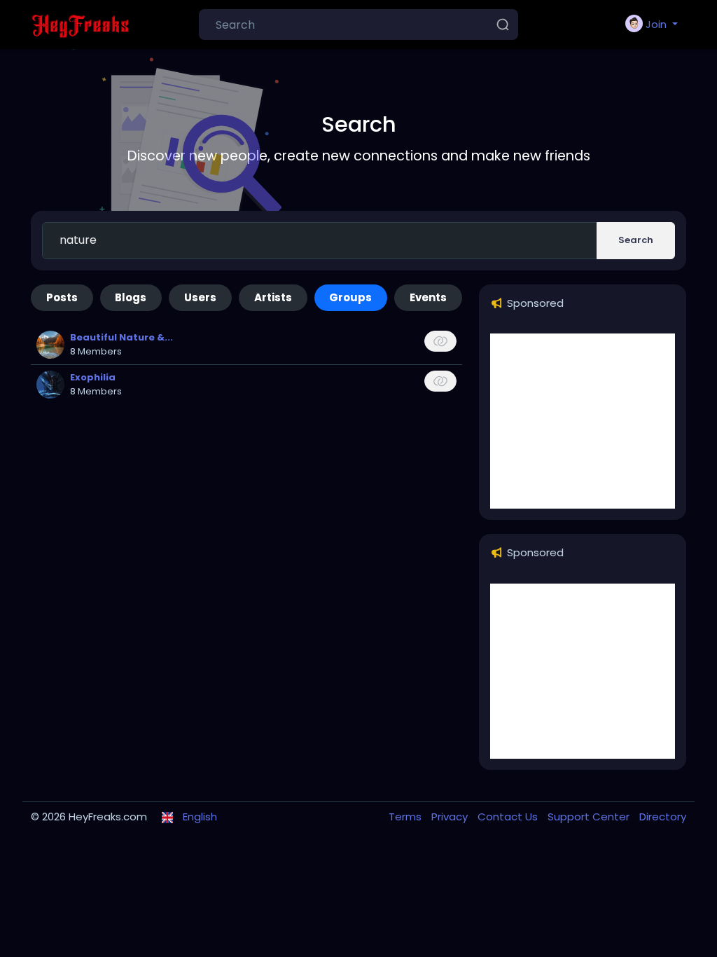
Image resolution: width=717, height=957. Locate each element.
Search (635, 240)
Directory (662, 816)
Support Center (590, 816)
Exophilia (93, 377)
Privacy (451, 816)
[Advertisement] (582, 421)
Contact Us (509, 816)
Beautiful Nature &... (121, 337)
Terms (406, 816)
